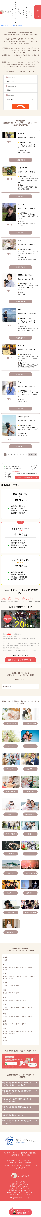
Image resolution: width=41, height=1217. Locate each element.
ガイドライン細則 (16, 1162)
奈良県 (30, 1007)
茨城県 (31, 976)
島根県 (18, 1017)
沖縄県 (5, 1040)
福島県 (5, 969)
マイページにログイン (31, 12)
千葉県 (19, 976)
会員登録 (28, 1162)
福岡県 (5, 1031)
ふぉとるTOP (4, 25)
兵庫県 (11, 1007)
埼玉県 (25, 976)
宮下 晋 (21, 345)
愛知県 (5, 1000)
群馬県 (11, 978)
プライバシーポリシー (11, 1153)
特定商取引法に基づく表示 (20, 1155)
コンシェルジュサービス (25, 1160)
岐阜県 (18, 1000)
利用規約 (9, 634)
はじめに (12, 12)
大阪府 (5, 1007)
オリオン (21, 133)
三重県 (24, 1000)
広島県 (11, 1017)
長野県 (13, 25)
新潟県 (18, 986)
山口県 (30, 1017)
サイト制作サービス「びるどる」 (20, 1188)
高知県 (18, 1024)
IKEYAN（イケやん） (25, 275)
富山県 (5, 993)
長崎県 (18, 1031)
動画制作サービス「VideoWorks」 (20, 1186)
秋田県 (24, 967)
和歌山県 (5, 1009)
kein (19, 309)
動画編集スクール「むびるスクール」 (20, 1190)
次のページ (32, 455)
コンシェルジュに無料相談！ (20, 659)
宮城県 (18, 967)
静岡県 (11, 1000)
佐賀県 (11, 1031)
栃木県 (5, 978)
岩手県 (11, 967)
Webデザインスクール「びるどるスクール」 (20, 1192)
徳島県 (24, 1024)
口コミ (23, 12)
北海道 (5, 960)
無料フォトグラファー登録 (21, 1165)
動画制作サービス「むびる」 (20, 1184)
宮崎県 (5, 1033)
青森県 (5, 967)
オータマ (21, 204)
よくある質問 (26, 12)
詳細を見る (20, 160)
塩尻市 (20, 25)
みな (19, 382)
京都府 (18, 1007)
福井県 (18, 993)
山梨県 (5, 986)
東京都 (5, 976)
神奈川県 (12, 976)
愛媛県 (5, 1024)
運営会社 (32, 1153)
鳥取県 (24, 1017)
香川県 (11, 1024)
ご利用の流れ (10, 1160)
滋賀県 (24, 1007)
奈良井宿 (6, 686)
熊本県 (24, 1031)
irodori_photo (23, 416)
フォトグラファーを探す (15, 12)
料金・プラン (19, 12)
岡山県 (5, 1017)
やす (19, 240)
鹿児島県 (12, 1033)
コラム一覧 (6, 1165)
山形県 (30, 967)
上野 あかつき (23, 168)
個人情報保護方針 (20, 1142)
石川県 (11, 993)
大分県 (30, 1031)
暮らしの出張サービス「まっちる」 (20, 1194)
